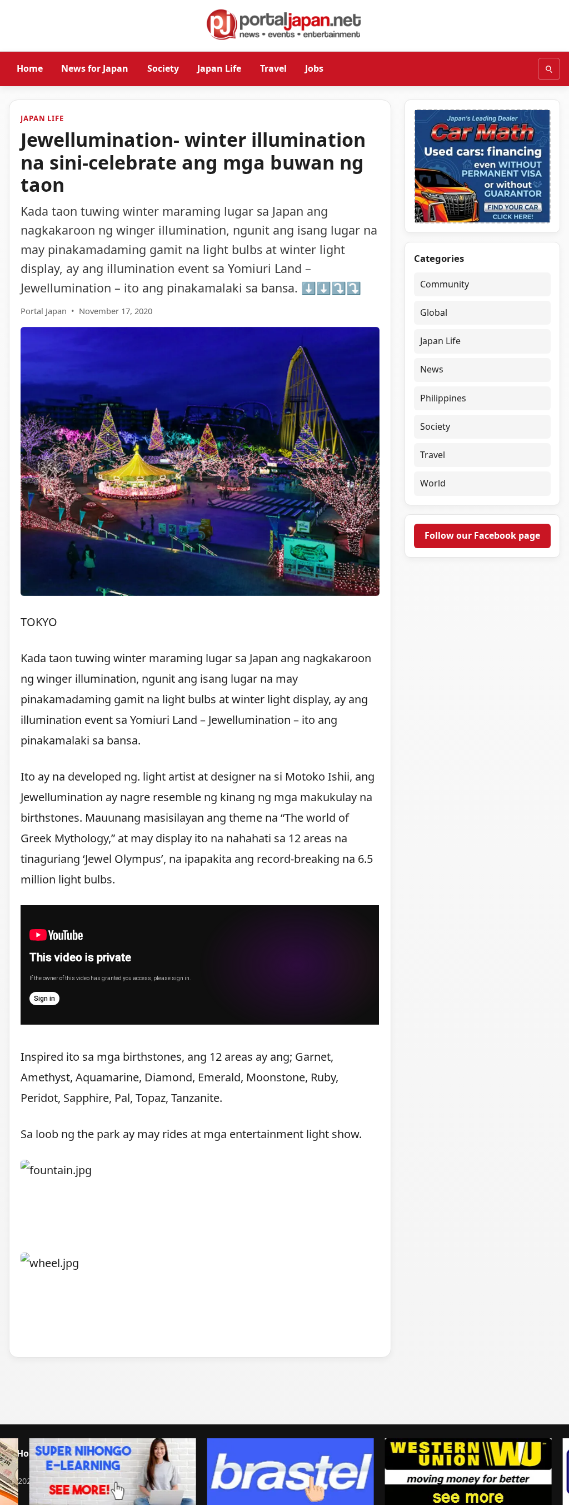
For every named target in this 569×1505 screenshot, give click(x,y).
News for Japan (94, 68)
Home (30, 68)
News (431, 369)
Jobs (314, 68)
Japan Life (219, 68)
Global (433, 312)
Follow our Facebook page (482, 535)
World (433, 483)
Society (163, 68)
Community (444, 284)
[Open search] (549, 69)
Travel (273, 68)
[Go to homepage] (284, 24)
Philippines (443, 398)
